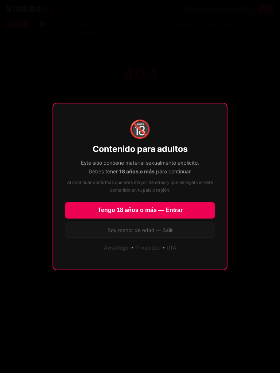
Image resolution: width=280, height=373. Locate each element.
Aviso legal (116, 247)
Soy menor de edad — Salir (140, 230)
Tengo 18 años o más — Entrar (140, 210)
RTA (171, 247)
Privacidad (148, 247)
